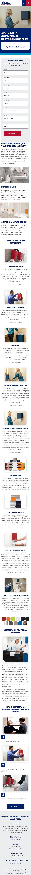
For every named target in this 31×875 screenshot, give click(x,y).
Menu (20, 4)
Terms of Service (18, 873)
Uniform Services (15, 863)
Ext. (4, 123)
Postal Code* (7, 100)
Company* (6, 85)
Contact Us (28, 3)
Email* (5, 108)
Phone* (6, 115)
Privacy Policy (10, 873)
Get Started (13, 133)
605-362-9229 (17, 47)
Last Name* (7, 77)
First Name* (7, 69)
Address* (6, 92)
